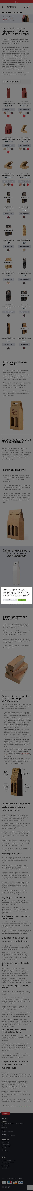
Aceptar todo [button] (22, 600)
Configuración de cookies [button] (10, 600)
